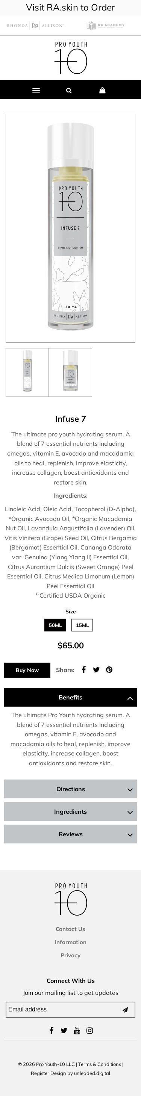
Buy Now (27, 670)
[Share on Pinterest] (109, 669)
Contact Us (70, 929)
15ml (82, 625)
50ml (55, 625)
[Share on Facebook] (83, 669)
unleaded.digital (92, 1073)
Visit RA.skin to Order (70, 7)
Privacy (70, 955)
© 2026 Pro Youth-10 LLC (46, 1064)
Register (40, 1073)
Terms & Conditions (99, 1064)
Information (70, 942)
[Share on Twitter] (96, 669)
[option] (27, 372)
